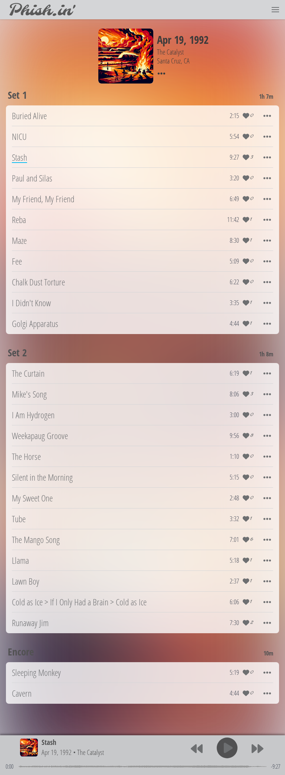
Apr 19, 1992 (57, 752)
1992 (199, 39)
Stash (49, 742)
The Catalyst (90, 752)
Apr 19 (170, 39)
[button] (275, 9)
